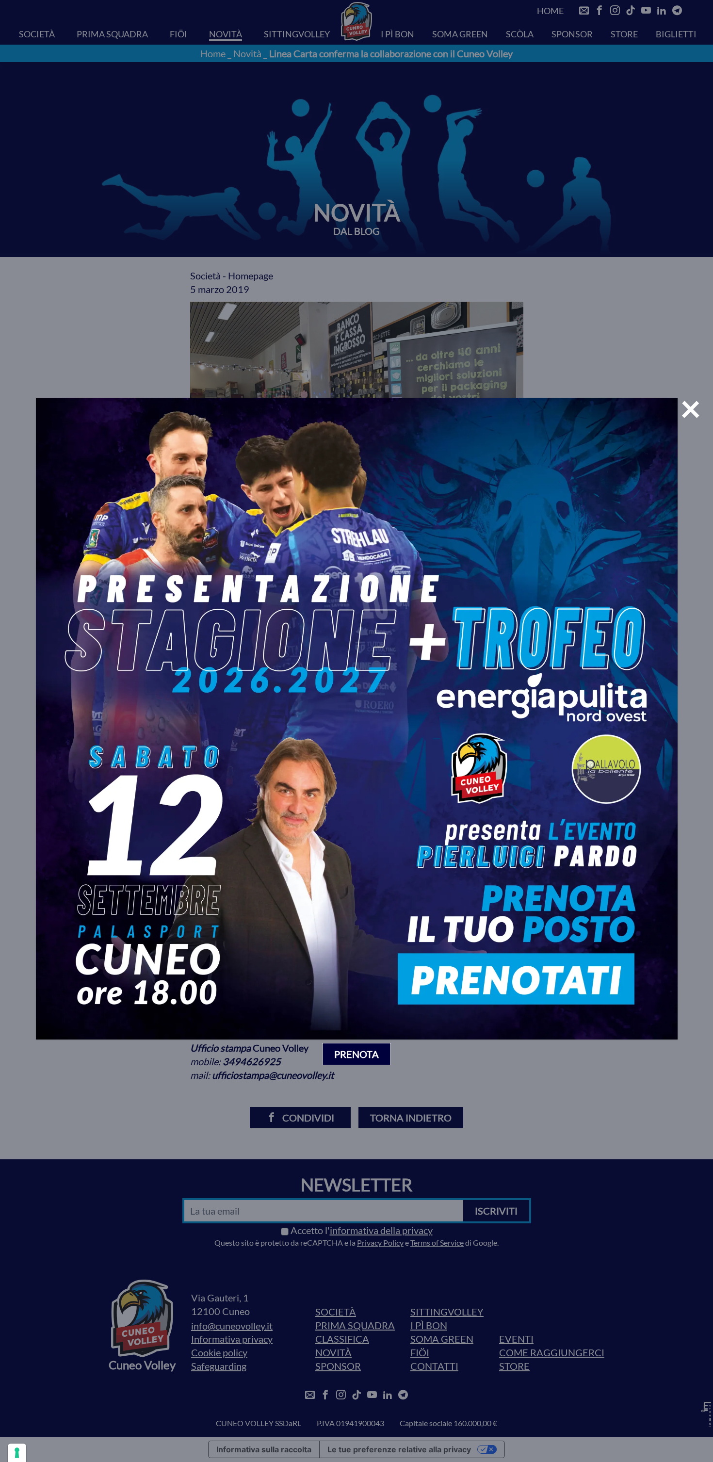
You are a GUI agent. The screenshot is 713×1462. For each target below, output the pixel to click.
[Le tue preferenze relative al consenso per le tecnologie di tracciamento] (17, 1453)
